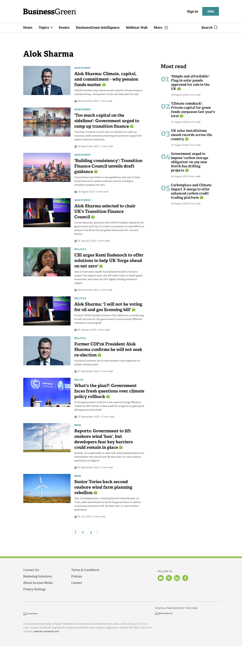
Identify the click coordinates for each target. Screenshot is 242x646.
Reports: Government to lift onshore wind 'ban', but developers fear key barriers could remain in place (103, 439)
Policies (76, 576)
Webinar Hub (136, 27)
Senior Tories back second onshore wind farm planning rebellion (103, 487)
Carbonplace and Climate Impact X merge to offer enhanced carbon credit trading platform (191, 191)
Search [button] (207, 27)
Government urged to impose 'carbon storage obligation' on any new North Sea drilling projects (189, 162)
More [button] (158, 27)
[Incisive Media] (30, 613)
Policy (78, 380)
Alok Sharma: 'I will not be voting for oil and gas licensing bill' (108, 306)
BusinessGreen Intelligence (97, 27)
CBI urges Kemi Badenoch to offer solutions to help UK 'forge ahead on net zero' (108, 260)
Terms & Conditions (85, 570)
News (27, 27)
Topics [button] (44, 27)
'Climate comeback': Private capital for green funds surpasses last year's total (193, 109)
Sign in (192, 11)
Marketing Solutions (37, 576)
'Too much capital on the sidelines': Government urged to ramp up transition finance (106, 121)
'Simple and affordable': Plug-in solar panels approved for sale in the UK (190, 82)
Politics (80, 249)
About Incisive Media (38, 583)
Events (64, 27)
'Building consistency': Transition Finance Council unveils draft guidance (108, 166)
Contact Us (31, 570)
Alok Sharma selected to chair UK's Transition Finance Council (105, 211)
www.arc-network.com (46, 631)
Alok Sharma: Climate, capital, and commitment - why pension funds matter (106, 79)
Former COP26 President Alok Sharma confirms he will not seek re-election (108, 349)
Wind (77, 425)
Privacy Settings (34, 589)
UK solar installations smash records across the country (191, 134)
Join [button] (210, 11)
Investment (82, 68)
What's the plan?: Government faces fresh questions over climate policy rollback (109, 391)
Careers (76, 583)
